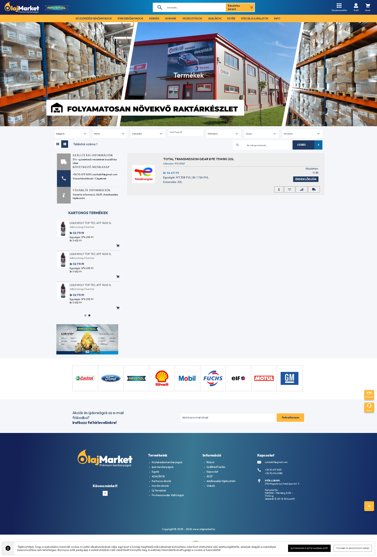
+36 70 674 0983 (274, 473)
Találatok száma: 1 (85, 144)
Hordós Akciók (160, 486)
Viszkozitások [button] (192, 18)
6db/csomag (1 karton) (82, 227)
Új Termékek (159, 490)
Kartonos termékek (88, 213)
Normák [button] (170, 18)
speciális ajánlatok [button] (254, 18)
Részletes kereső (234, 7)
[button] (185, 133)
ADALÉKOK (158, 476)
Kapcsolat (212, 471)
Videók (211, 486)
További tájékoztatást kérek (352, 548)
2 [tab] (89, 315)
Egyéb (155, 471)
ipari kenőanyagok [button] (130, 18)
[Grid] (57, 144)
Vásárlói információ (84, 194)
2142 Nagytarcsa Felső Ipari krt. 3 (282, 483)
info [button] (277, 18)
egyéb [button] (231, 18)
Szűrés (301, 144)
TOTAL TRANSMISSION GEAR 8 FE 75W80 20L (198, 159)
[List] (64, 144)
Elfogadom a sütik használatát (309, 548)
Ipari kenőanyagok (162, 467)
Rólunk (210, 462)
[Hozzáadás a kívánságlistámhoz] (289, 189)
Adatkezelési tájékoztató (221, 481)
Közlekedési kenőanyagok (167, 462)
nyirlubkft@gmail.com (276, 462)
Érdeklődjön (305, 179)
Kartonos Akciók (161, 481)
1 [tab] (85, 315)
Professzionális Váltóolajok (168, 495)
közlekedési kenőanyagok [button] (94, 18)
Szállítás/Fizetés (216, 467)
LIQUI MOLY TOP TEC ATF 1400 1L (90, 223)
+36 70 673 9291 (273, 469)
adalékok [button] (214, 18)
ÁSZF (99, 194)
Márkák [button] (154, 18)
